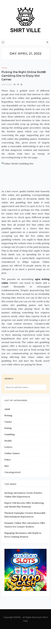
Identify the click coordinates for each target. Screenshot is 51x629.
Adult (7, 409)
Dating (8, 428)
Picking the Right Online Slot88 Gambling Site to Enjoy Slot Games (23, 75)
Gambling (9, 434)
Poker (7, 459)
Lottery (8, 447)
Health (8, 440)
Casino (4, 68)
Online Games (12, 453)
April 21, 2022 (6, 84)
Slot (6, 465)
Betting (8, 415)
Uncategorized (12, 472)
